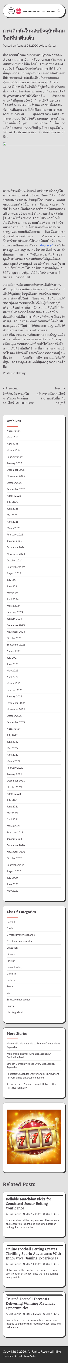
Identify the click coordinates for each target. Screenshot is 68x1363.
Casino (10, 928)
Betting (21, 373)
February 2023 (15, 690)
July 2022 (12, 735)
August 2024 (14, 573)
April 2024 (13, 599)
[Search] (58, 11)
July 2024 (12, 579)
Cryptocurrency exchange (21, 934)
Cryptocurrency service (19, 941)
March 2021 (13, 825)
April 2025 (13, 521)
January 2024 (14, 618)
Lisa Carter (49, 45)
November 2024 (16, 554)
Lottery (11, 980)
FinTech (11, 960)
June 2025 (13, 508)
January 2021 (14, 838)
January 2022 (14, 774)
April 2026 (13, 443)
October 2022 (14, 715)
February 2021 (15, 832)
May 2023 (12, 670)
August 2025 (14, 495)
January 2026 (14, 463)
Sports (10, 1005)
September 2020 (16, 864)
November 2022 (16, 709)
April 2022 (13, 754)
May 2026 (12, 437)
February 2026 (15, 456)
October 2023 (14, 638)
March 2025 (13, 528)
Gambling (12, 973)
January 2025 (14, 540)
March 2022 (13, 761)
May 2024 (12, 592)
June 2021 (13, 806)
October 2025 (14, 482)
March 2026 (13, 450)
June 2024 (13, 586)
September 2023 (16, 644)
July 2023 (12, 657)
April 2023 (13, 676)
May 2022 (12, 748)
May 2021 (12, 812)
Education (12, 947)
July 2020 (12, 877)
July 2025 (12, 502)
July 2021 (12, 800)
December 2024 (16, 547)
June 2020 (13, 884)
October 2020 (14, 858)
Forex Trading (14, 967)
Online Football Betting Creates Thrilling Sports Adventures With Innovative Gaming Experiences (33, 1253)
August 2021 (14, 793)
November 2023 (16, 631)
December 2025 (16, 469)
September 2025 (16, 489)
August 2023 (14, 651)
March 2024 (13, 605)
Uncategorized (14, 1012)
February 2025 (15, 534)
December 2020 (16, 845)
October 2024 (14, 560)
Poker (10, 986)
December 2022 (16, 702)
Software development (19, 999)
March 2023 (13, 683)
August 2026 (14, 430)
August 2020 (14, 871)
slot (9, 993)
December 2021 (16, 780)
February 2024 (15, 612)
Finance (11, 954)
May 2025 (12, 515)
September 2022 (16, 722)
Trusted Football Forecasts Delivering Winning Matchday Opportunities (30, 1303)
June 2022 (13, 741)
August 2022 (14, 728)
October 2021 (14, 787)
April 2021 (13, 819)
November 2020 (16, 851)
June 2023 (13, 664)
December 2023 (16, 625)
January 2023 (14, 696)
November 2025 (16, 476)
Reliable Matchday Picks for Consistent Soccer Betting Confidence (28, 1203)
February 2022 (15, 767)
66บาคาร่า (47, 245)
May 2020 (12, 890)
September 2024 (16, 566)
